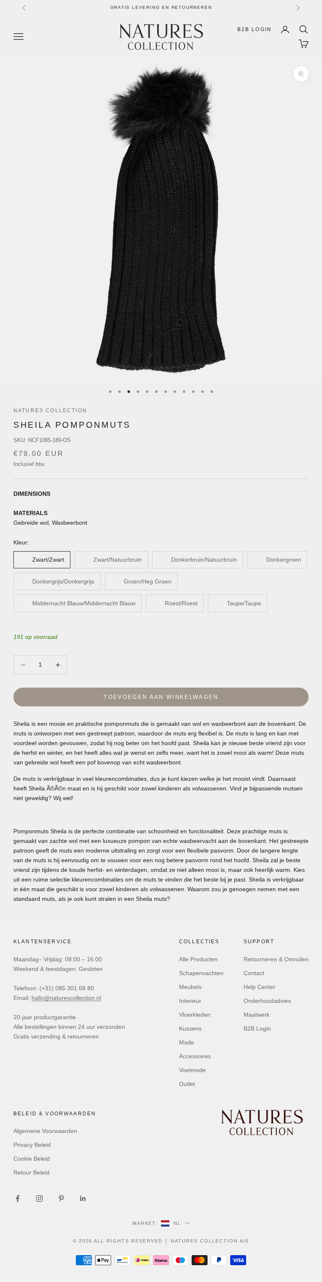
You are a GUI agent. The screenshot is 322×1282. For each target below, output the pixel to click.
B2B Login (254, 29)
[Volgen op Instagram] (39, 1198)
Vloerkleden (194, 1014)
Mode (186, 1042)
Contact (254, 973)
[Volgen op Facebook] (17, 1198)
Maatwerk (257, 1014)
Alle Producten (198, 959)
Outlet (187, 1084)
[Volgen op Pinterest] (61, 1198)
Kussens (190, 1028)
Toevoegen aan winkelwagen (161, 697)
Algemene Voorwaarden (45, 1131)
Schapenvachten (201, 973)
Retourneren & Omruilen (276, 959)
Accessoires (195, 1056)
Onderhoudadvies (267, 1000)
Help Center (259, 987)
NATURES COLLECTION (50, 410)
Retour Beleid (31, 1172)
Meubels (190, 987)
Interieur (190, 1000)
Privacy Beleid (32, 1144)
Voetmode (192, 1070)
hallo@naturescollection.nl (66, 997)
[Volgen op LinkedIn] (83, 1198)
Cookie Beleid (31, 1158)
